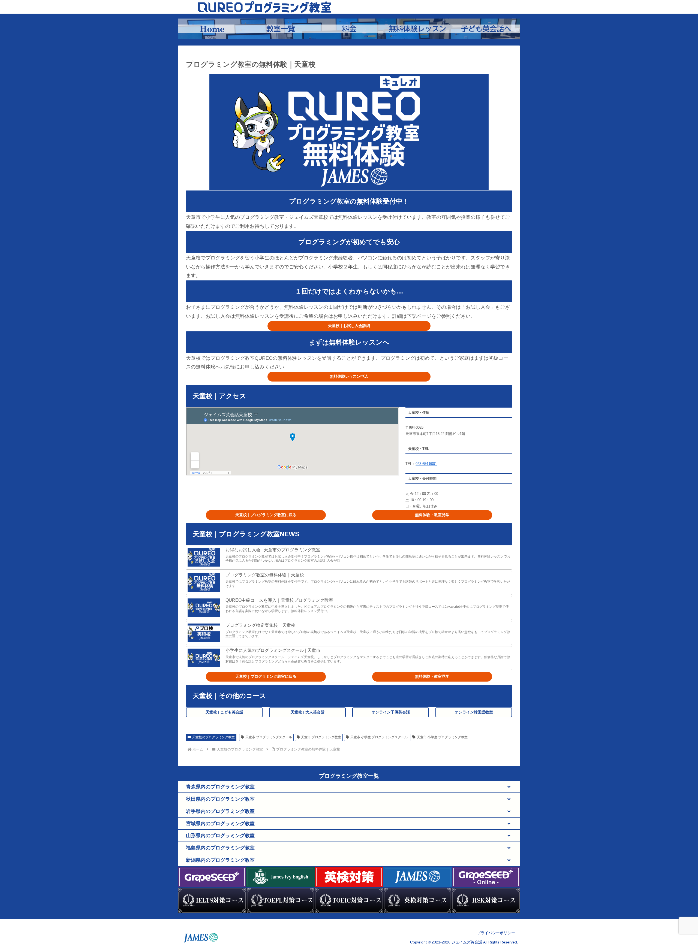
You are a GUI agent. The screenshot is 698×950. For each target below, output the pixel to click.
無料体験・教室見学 (432, 515)
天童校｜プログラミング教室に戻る (265, 515)
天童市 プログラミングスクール (268, 737)
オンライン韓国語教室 (474, 712)
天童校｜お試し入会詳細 (349, 325)
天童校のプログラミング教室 (213, 737)
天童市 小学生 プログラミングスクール (379, 737)
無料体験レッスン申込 (349, 376)
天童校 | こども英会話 (224, 712)
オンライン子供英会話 (391, 712)
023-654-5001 (426, 464)
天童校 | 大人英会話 (307, 712)
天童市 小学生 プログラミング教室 (442, 737)
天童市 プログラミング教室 (321, 737)
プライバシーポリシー (496, 933)
